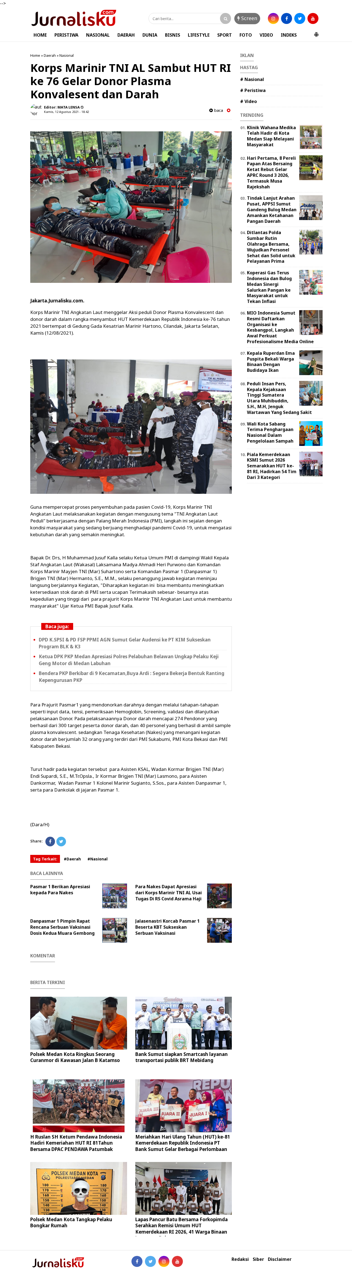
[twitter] (299, 18)
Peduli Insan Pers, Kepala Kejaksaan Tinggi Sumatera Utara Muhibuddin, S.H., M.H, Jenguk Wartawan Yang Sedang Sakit (279, 398)
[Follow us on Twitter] (150, 1261)
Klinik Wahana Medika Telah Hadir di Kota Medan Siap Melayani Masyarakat (271, 136)
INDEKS (289, 35)
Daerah (50, 55)
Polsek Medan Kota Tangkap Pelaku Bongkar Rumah (71, 1222)
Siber (258, 1259)
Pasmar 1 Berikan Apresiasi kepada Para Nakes (60, 890)
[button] (316, 32)
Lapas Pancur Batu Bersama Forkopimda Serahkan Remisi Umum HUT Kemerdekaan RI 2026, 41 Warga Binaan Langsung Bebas (181, 1228)
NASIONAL (98, 35)
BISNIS (172, 35)
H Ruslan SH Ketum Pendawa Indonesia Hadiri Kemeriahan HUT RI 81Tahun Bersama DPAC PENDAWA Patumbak (76, 1143)
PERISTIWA (66, 35)
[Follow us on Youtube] (177, 1261)
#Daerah (72, 858)
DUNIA (149, 35)
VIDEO (266, 35)
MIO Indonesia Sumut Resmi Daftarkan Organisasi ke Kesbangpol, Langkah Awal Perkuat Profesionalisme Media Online (280, 327)
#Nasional (97, 858)
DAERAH (126, 35)
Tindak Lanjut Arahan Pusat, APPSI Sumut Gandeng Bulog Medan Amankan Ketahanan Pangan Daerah (271, 209)
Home (35, 55)
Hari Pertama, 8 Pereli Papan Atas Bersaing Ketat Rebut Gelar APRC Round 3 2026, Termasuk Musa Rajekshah (271, 172)
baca (218, 110)
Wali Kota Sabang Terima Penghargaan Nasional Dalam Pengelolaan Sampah (270, 432)
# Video (248, 101)
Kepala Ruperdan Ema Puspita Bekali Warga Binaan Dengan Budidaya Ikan (271, 361)
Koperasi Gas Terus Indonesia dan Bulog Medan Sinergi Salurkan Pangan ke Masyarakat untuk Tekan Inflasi (269, 287)
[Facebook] (50, 841)
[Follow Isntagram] (163, 1261)
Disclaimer (280, 1259)
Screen (248, 18)
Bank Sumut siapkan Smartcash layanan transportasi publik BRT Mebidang (181, 1057)
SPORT (224, 35)
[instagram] (273, 18)
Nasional (66, 55)
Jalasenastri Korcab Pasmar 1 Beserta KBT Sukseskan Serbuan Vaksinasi (167, 927)
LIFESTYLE (199, 35)
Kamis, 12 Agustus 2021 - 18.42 (66, 112)
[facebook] (286, 18)
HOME (40, 35)
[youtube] (312, 18)
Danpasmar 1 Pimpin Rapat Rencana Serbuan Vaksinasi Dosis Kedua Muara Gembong (62, 927)
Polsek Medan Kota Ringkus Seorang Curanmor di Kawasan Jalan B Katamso (75, 1057)
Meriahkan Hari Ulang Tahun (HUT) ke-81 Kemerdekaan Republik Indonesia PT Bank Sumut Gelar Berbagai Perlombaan (182, 1143)
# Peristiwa (253, 90)
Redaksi (240, 1259)
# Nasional (252, 79)
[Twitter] (61, 841)
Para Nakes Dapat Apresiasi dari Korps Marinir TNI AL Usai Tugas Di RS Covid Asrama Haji (168, 893)
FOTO (246, 35)
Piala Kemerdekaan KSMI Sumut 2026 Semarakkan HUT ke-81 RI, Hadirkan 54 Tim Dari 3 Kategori (271, 465)
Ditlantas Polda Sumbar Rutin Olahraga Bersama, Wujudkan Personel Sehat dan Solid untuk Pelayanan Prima (271, 246)
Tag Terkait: (45, 858)
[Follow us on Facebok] (136, 1261)
